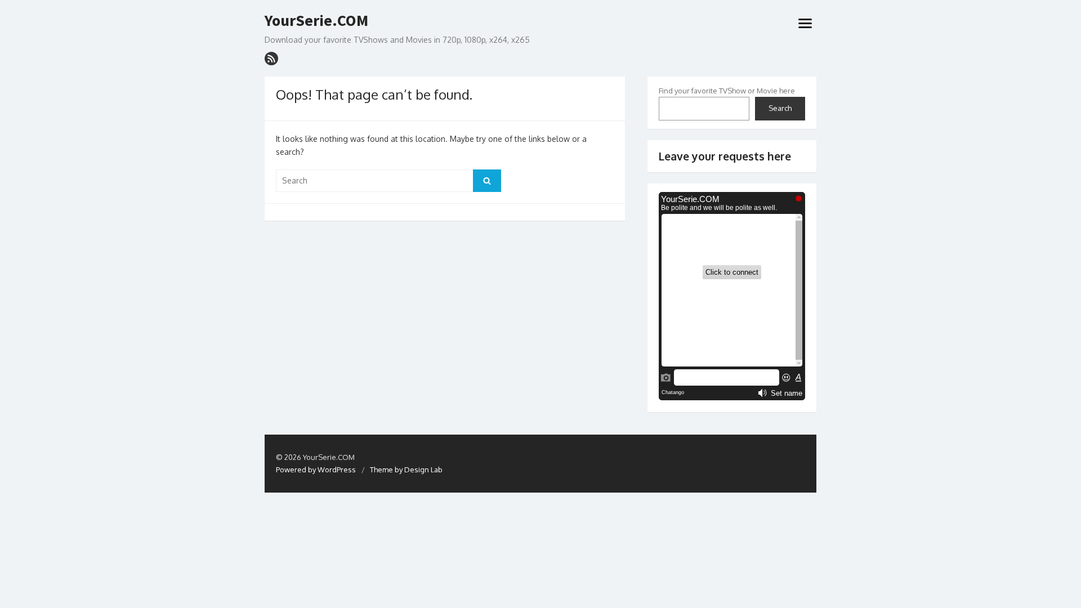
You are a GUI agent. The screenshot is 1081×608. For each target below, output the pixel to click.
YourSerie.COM (316, 20)
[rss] (271, 58)
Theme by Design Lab (406, 469)
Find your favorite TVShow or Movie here (727, 90)
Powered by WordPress (316, 469)
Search (780, 108)
